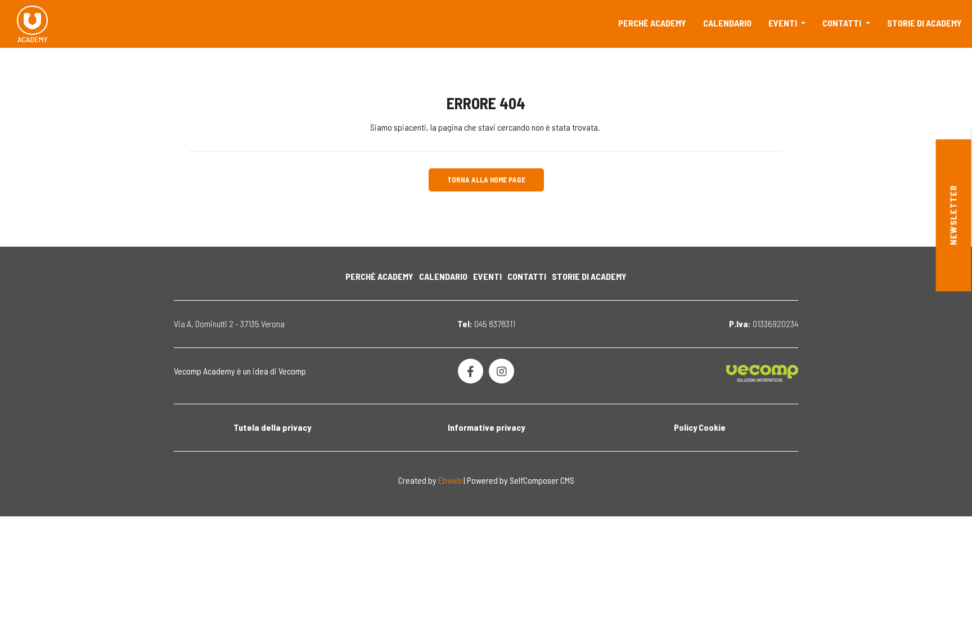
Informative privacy (486, 427)
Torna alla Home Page (486, 179)
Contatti (842, 22)
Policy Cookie (700, 427)
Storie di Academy (924, 22)
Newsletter (953, 215)
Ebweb (450, 480)
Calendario (727, 22)
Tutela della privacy (272, 427)
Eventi (783, 22)
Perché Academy (652, 22)
